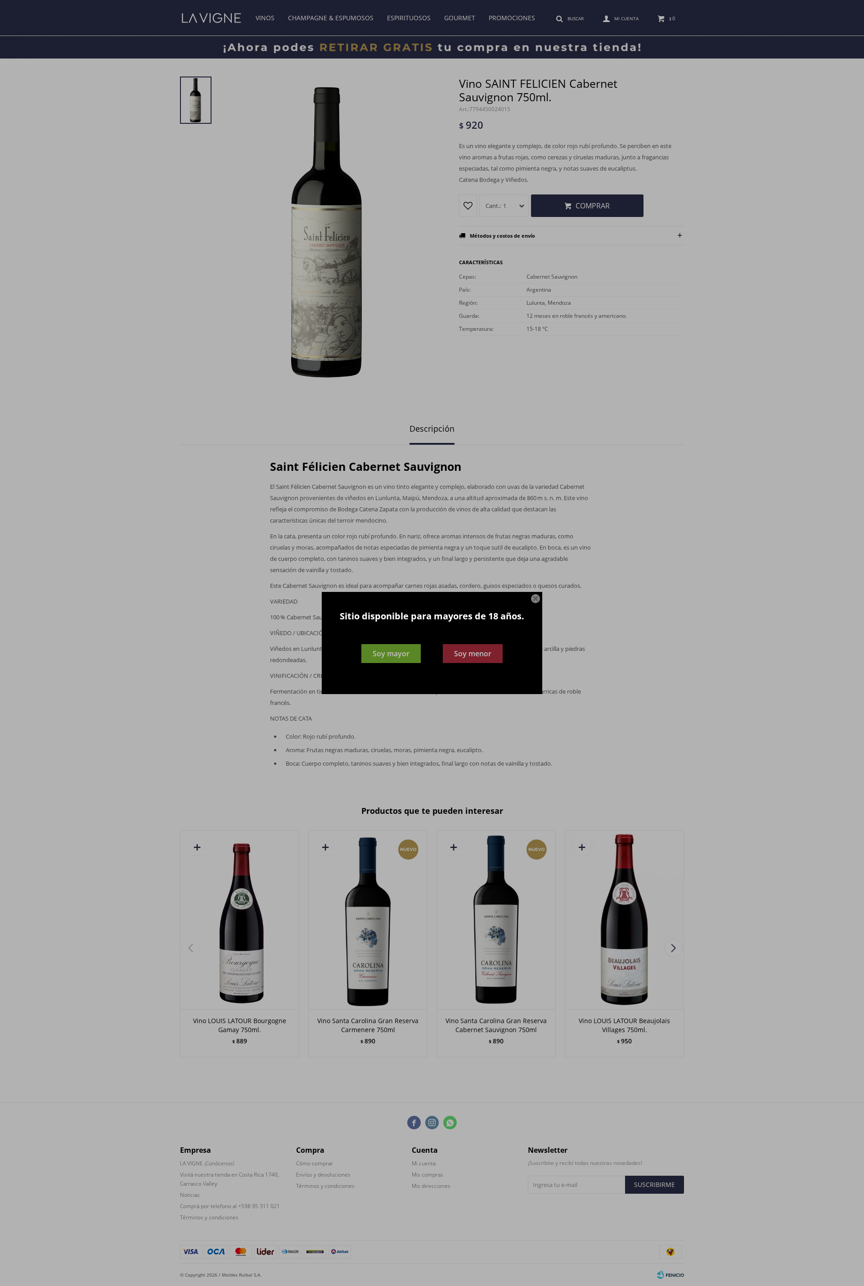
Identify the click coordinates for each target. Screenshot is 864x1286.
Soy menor (472, 654)
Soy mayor (391, 654)
